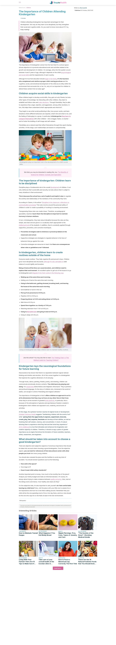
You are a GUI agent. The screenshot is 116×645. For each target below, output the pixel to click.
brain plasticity (49, 400)
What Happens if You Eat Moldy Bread (47, 534)
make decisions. (44, 102)
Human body (61, 557)
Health (41, 557)
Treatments (22, 531)
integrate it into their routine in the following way (47, 273)
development (55, 187)
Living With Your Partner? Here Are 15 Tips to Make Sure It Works (27, 562)
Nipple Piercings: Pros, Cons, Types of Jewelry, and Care (67, 535)
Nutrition (81, 557)
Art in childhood (24, 427)
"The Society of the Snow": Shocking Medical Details (85, 535)
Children (28, 7)
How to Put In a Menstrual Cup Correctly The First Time (67, 562)
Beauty (60, 531)
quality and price (56, 479)
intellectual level (24, 225)
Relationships (23, 557)
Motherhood (22, 7)
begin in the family (51, 79)
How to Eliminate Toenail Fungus (28, 534)
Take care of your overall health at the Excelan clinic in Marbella (46, 562)
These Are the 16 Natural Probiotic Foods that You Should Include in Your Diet (87, 562)
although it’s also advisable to (53, 261)
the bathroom (31, 312)
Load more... (58, 568)
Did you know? (43, 531)
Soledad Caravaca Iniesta (27, 414)
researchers (30, 386)
